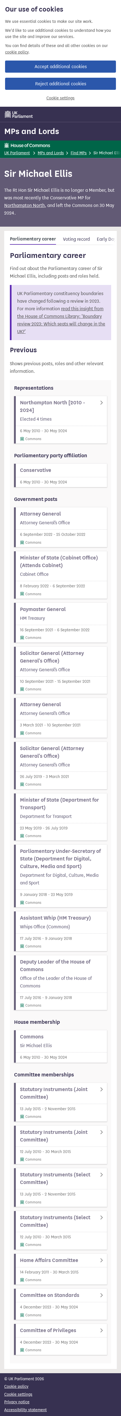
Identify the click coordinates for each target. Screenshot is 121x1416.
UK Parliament (17, 153)
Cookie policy (16, 1386)
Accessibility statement (25, 1410)
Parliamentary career (33, 239)
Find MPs (79, 153)
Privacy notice (17, 1402)
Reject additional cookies (60, 83)
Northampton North (24, 205)
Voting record (76, 239)
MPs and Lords (31, 131)
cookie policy (16, 52)
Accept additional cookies (61, 66)
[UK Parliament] (18, 114)
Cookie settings (60, 98)
